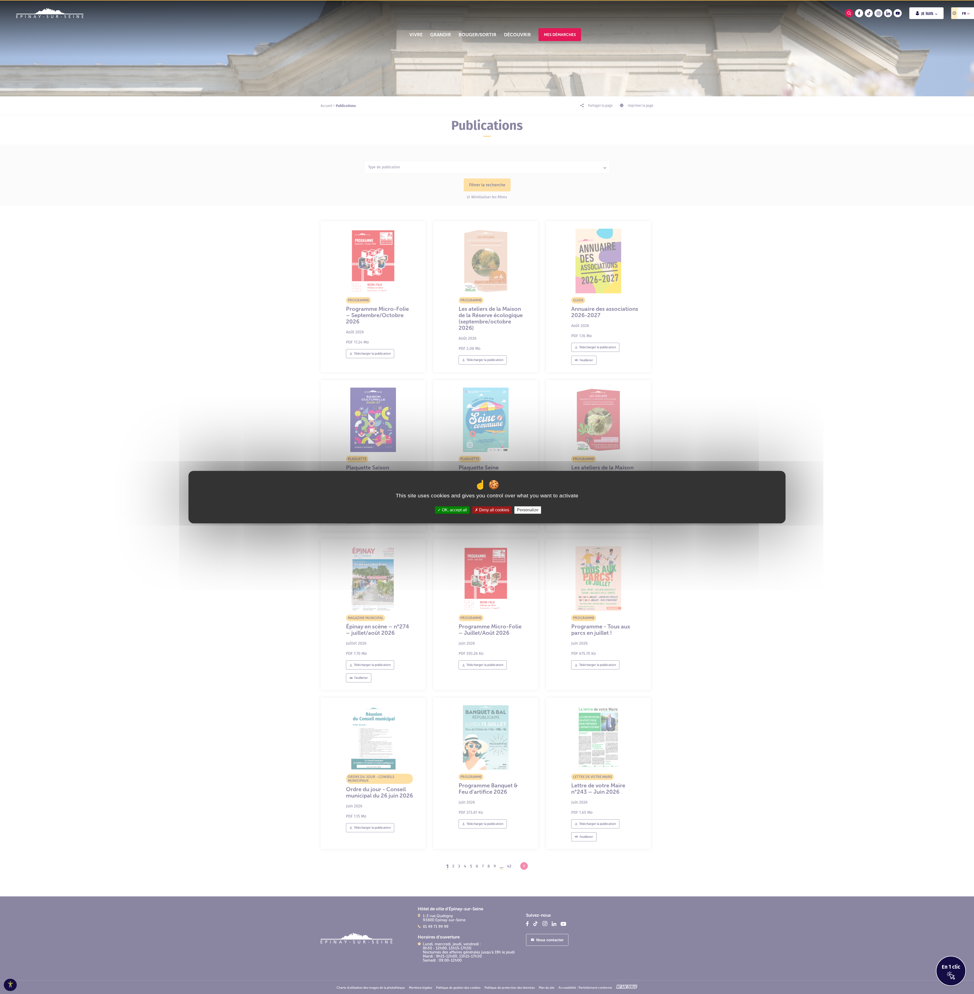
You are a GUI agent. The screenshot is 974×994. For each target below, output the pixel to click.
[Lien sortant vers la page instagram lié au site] (878, 13)
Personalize (527, 510)
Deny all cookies (493, 510)
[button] (416, 34)
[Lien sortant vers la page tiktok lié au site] (869, 13)
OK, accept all (454, 510)
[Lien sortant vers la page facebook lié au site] (859, 13)
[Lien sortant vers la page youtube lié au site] (898, 13)
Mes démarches (560, 34)
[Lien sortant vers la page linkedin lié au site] (888, 13)
